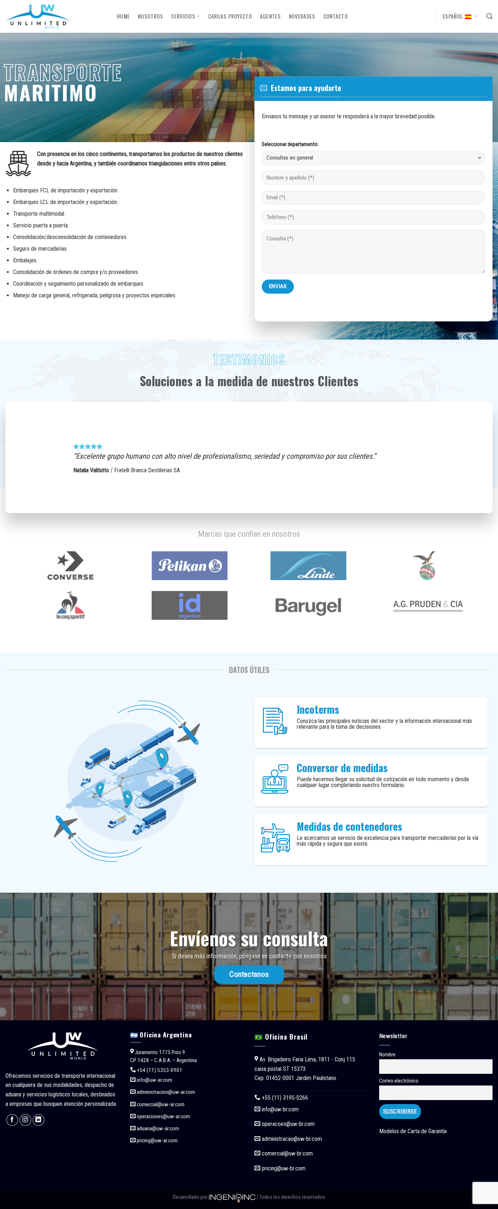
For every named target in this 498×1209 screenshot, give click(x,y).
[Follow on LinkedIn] (38, 1120)
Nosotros (150, 16)
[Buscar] (489, 16)
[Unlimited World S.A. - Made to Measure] (55, 16)
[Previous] (23, 457)
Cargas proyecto (230, 16)
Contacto (335, 16)
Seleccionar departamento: (290, 144)
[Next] (474, 457)
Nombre (387, 1055)
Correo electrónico (399, 1081)
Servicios (183, 16)
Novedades (302, 16)
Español (453, 16)
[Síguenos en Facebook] (12, 1120)
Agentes (270, 16)
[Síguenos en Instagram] (25, 1120)
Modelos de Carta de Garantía (413, 1131)
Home (123, 16)
